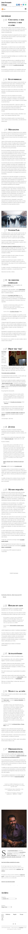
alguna (21, 874)
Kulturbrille (14, 79)
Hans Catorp (6, 700)
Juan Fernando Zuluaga (13, 850)
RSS (4, 9)
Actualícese (21, 924)
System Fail (14, 229)
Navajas (18, 914)
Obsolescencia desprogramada (15, 750)
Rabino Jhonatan (6, 461)
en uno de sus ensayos (19, 776)
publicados (19, 869)
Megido (11, 914)
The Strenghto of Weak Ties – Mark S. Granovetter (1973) (11, 594)
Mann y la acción (16, 691)
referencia (6, 403)
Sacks (12, 461)
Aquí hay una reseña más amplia (8, 881)
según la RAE (20, 677)
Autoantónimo (15, 653)
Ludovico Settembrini (18, 700)
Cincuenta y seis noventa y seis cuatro (16, 22)
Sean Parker (3, 351)
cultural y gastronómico (11, 855)
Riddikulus (4, 914)
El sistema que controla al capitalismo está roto (11, 246)
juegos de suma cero (9, 438)
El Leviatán (3, 466)
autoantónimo (19, 678)
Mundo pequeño (15, 489)
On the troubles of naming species (17, 625)
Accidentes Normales (14, 311)
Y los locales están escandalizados (8, 373)
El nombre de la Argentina (16, 402)
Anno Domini (24, 915)
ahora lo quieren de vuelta (7, 383)
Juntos (11, 426)
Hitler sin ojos (15, 605)
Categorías (3, 897)
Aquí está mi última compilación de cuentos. (10, 862)
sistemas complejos (7, 285)
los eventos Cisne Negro (13, 295)
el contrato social (18, 466)
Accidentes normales (13, 281)
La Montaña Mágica (16, 724)
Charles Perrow (22, 289)
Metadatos (13, 129)
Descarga (4, 596)
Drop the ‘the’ (15, 348)
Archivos (3, 905)
